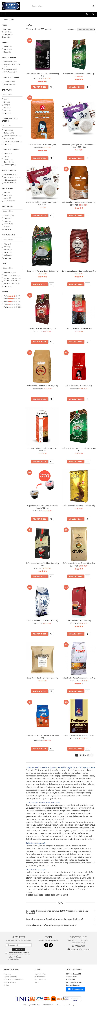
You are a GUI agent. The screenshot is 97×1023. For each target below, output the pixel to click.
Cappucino (7, 162)
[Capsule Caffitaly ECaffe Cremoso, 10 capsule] (42, 426)
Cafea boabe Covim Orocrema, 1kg (42, 145)
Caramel (7, 224)
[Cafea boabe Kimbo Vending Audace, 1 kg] (79, 659)
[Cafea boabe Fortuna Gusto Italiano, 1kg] (42, 246)
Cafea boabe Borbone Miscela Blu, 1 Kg (42, 620)
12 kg (6, 105)
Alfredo (6, 247)
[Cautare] (93, 6)
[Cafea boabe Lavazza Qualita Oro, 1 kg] (42, 367)
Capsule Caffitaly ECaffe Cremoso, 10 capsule (42, 449)
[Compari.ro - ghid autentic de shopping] (8, 1014)
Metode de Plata (40, 974)
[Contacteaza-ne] (86, 14)
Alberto (6, 244)
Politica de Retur (40, 977)
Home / (7, 19)
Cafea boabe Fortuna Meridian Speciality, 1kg (42, 564)
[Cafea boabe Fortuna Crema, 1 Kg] (42, 309)
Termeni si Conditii (10, 977)
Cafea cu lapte (9, 165)
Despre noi (7, 974)
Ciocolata (7, 159)
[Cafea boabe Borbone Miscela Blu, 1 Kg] (42, 601)
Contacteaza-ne (77, 989)
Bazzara (6, 252)
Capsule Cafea (7, 32)
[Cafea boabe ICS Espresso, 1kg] (79, 601)
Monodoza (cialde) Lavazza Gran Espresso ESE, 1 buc (42, 203)
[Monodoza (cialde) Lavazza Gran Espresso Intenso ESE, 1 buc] (79, 119)
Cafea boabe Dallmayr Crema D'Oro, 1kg (79, 563)
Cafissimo (7, 133)
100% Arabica (8, 62)
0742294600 (79, 946)
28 (88, 755)
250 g (6, 107)
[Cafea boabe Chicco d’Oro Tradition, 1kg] (79, 486)
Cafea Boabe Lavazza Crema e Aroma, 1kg (78, 202)
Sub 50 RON (8, 272)
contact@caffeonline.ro (79, 949)
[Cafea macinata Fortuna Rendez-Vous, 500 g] (79, 426)
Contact (6, 985)
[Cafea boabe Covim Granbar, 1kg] (79, 367)
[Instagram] (51, 945)
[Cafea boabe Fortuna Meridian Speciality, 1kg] (42, 544)
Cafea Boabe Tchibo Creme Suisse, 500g (42, 678)
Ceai (5, 156)
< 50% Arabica (9, 69)
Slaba (6, 52)
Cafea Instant (6, 37)
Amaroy (6, 249)
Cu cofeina (7, 81)
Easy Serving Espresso (11, 141)
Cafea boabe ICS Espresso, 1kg (79, 620)
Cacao (6, 218)
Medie (6, 49)
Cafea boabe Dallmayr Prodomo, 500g (79, 735)
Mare (6, 198)
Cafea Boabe (6, 29)
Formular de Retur (41, 979)
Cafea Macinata (7, 34)
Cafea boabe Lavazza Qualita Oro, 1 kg (42, 386)
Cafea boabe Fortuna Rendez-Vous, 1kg (78, 73)
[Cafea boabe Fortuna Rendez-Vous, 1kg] (79, 54)
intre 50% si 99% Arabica (12, 64)
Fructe (6, 221)
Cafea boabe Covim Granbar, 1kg (79, 386)
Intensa (6, 46)
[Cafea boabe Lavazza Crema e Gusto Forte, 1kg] (42, 716)
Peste (6, 296)
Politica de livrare (9, 982)
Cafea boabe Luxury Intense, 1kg (79, 328)
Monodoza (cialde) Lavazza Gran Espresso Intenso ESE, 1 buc (78, 146)
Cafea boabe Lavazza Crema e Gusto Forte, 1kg (42, 736)
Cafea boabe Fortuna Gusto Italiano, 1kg (42, 271)
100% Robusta (9, 72)
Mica (5, 192)
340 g (6, 102)
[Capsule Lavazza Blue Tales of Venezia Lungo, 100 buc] (42, 486)
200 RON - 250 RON (10, 284)
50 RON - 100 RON (10, 275)
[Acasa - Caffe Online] (13, 6)
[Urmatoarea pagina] (91, 755)
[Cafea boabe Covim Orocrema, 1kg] (42, 118)
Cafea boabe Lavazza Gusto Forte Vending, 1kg (42, 74)
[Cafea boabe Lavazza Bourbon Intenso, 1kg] (79, 246)
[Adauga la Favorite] (51, 87)
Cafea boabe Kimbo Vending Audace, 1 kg (78, 678)
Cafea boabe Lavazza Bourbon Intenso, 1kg (79, 271)
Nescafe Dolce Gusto (11, 136)
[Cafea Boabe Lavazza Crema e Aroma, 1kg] (79, 183)
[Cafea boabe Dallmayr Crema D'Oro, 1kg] (79, 544)
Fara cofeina (8, 84)
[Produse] (4, 15)
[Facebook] (46, 945)
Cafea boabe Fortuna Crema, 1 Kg (42, 328)
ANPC (37, 982)
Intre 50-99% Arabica (11, 177)
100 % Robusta (9, 183)
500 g (6, 110)
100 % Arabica (9, 174)
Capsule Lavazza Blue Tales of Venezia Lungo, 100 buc (42, 507)
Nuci (5, 227)
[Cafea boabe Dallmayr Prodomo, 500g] (79, 716)
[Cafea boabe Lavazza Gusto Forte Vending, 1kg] (42, 54)
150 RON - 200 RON (10, 281)
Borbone (7, 255)
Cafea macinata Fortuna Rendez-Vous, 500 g (79, 449)
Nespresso (7, 138)
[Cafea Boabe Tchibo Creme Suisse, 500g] (42, 659)
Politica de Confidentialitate (14, 958)
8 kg (5, 99)
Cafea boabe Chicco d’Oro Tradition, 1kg (79, 506)
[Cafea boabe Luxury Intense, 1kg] (79, 309)
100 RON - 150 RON (10, 278)
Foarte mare (8, 201)
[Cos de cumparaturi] (92, 14)
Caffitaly (7, 130)
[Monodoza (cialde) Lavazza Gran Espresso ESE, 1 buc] (42, 183)
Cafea (6, 153)
